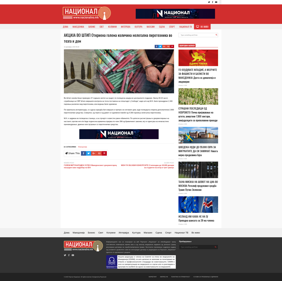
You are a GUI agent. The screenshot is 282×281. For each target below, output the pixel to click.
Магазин (148, 232)
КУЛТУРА (138, 26)
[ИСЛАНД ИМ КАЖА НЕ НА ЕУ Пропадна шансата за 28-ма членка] (198, 204)
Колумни (111, 232)
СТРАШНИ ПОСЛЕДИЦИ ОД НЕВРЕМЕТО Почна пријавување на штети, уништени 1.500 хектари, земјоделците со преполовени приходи (197, 114)
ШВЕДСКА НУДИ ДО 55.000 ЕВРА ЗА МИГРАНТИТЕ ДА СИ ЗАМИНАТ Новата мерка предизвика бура (198, 151)
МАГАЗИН (151, 26)
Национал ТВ (181, 232)
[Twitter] (209, 2)
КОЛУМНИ (112, 26)
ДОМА (65, 26)
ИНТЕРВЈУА (125, 26)
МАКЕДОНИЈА (78, 26)
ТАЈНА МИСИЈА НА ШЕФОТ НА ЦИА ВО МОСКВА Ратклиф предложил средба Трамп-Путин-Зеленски (198, 186)
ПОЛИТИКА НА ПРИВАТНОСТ (180, 276)
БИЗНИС (91, 26)
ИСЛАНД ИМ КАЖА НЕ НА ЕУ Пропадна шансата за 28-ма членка (196, 218)
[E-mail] (168, 46)
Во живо (196, 232)
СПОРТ (172, 26)
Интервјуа (124, 232)
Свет (100, 232)
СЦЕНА (162, 26)
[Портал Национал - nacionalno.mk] (87, 15)
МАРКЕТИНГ (153, 276)
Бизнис (91, 232)
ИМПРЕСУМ (164, 276)
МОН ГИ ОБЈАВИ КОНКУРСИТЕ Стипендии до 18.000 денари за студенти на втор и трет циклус (147, 166)
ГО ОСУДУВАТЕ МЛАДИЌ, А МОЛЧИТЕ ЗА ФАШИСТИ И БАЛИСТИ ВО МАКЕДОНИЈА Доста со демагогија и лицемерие (197, 75)
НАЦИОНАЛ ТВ (185, 26)
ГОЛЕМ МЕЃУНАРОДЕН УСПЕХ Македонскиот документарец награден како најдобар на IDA (90, 166)
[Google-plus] (164, 46)
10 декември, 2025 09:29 (71, 47)
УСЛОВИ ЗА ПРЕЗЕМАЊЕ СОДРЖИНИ (205, 276)
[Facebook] (212, 2)
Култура (136, 232)
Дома (66, 232)
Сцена (159, 232)
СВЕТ (102, 26)
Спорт (168, 232)
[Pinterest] (172, 46)
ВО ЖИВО (203, 26)
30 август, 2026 (182, 85)
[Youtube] (216, 2)
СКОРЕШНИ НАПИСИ (187, 45)
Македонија (82, 147)
